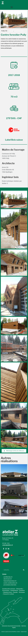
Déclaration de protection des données (11, 626)
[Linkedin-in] (8, 548)
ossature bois (18, 31)
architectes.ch (8, 577)
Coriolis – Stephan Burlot (22, 631)
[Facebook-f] (3, 548)
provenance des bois (10, 585)
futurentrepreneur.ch (10, 581)
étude (11, 31)
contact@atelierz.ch (7, 545)
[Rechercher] (24, 570)
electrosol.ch (8, 579)
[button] (11, 7)
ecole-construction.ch (10, 583)
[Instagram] (6, 548)
